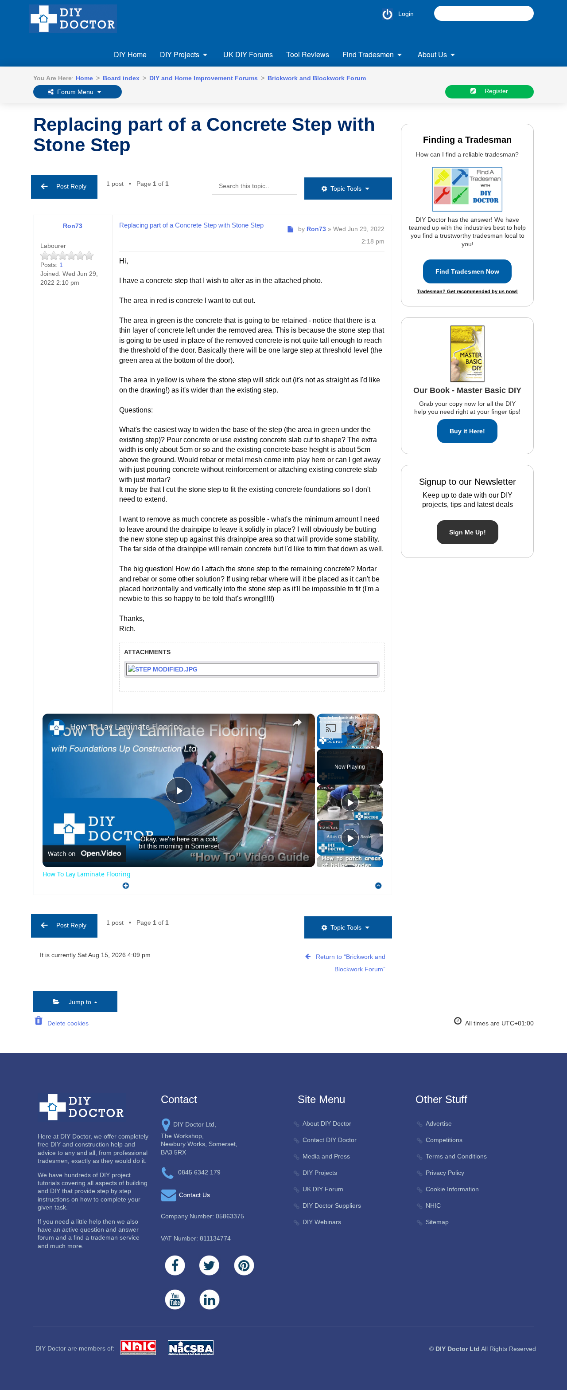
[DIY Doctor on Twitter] (209, 1265)
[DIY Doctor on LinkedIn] (209, 1299)
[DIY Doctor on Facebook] (175, 1265)
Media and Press (326, 1156)
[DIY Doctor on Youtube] (175, 1299)
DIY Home (130, 54)
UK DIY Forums (248, 54)
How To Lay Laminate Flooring (126, 726)
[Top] (378, 885)
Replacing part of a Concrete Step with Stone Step (204, 134)
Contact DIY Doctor (330, 1139)
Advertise (439, 1123)
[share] (297, 722)
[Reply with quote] (123, 883)
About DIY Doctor (327, 1123)
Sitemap (437, 1221)
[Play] (350, 802)
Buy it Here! (467, 431)
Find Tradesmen (368, 54)
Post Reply (68, 186)
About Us (432, 54)
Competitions (444, 1139)
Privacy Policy (445, 1172)
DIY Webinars (322, 1221)
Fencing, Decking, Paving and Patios (212, 107)
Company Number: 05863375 (202, 1216)
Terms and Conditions (456, 1156)
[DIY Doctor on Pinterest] (244, 1265)
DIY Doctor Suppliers (332, 1205)
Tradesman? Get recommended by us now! (467, 291)
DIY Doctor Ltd (457, 1348)
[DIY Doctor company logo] (82, 1106)
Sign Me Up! (467, 532)
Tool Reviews (307, 54)
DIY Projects (179, 54)
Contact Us (194, 1194)
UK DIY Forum (323, 1189)
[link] (57, 728)
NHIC (433, 1205)
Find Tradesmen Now (467, 271)
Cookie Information (452, 1189)
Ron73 (72, 225)
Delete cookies (66, 1023)
